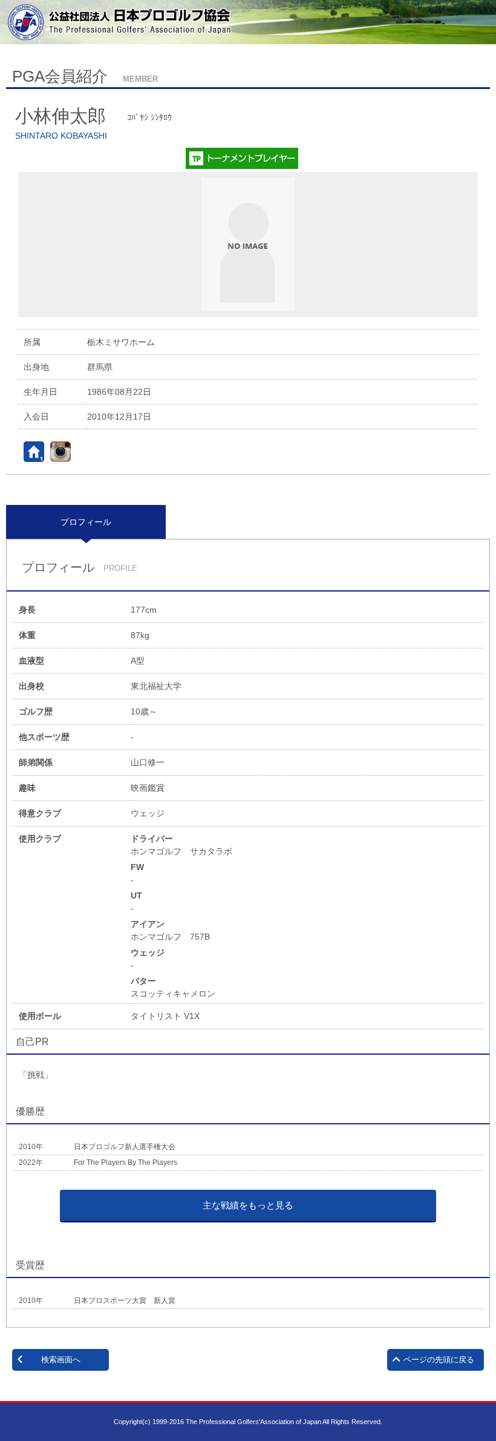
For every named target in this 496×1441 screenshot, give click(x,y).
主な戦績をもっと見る (248, 1205)
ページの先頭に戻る (438, 1359)
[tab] (86, 522)
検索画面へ (60, 1359)
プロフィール (85, 522)
